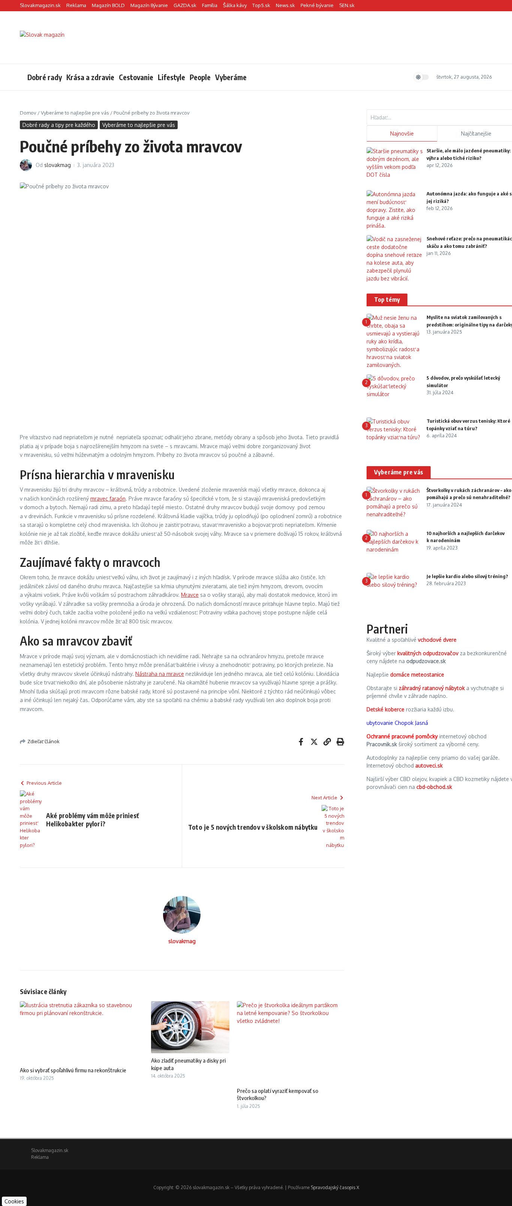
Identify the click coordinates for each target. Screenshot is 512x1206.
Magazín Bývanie (149, 5)
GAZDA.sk (185, 5)
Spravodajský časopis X (335, 1187)
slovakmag (57, 165)
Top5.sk (261, 5)
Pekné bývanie (317, 5)
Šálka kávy (235, 5)
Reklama (76, 5)
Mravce (190, 595)
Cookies (14, 1201)
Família (209, 5)
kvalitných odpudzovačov (427, 653)
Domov (28, 113)
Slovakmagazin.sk (40, 5)
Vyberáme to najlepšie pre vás (75, 113)
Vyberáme (231, 77)
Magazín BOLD (108, 5)
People (200, 77)
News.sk (285, 5)
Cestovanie (136, 77)
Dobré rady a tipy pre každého (58, 125)
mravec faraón (108, 498)
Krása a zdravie (90, 77)
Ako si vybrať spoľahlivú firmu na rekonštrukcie (73, 1070)
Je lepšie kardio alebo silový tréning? (467, 576)
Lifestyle (171, 77)
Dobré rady (44, 77)
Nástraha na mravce (159, 674)
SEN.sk (347, 5)
